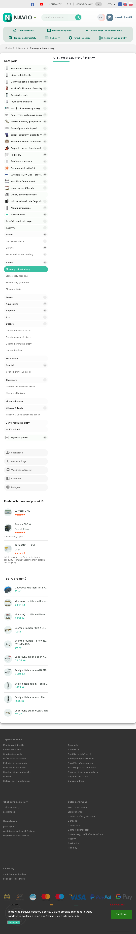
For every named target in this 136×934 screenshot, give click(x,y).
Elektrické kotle (12, 749)
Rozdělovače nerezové (81, 758)
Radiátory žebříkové (79, 754)
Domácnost (74, 825)
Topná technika (23, 31)
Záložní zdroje (76, 781)
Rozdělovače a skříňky (113, 38)
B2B (69, 4)
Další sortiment (77, 802)
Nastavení (14, 922)
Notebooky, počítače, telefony (85, 834)
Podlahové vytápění (59, 31)
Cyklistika (73, 843)
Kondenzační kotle (13, 745)
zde (77, 916)
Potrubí (7, 776)
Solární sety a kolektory (17, 781)
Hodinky (72, 847)
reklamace (9, 812)
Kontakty (55, 4)
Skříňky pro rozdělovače (82, 767)
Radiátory (52, 38)
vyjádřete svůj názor (15, 874)
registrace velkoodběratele (19, 831)
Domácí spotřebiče (79, 830)
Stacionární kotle (13, 754)
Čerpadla (73, 745)
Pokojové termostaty (15, 763)
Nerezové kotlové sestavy (83, 772)
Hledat (78, 17)
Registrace (10, 821)
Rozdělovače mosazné (81, 763)
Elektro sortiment (78, 807)
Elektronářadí (75, 812)
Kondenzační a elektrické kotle (104, 31)
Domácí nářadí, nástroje (81, 816)
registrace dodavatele (16, 835)
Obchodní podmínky (15, 802)
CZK (109, 4)
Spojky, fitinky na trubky (17, 772)
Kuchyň (72, 839)
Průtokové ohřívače (14, 758)
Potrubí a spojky (79, 38)
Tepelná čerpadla (78, 776)
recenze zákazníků (14, 879)
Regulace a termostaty (22, 38)
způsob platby (11, 807)
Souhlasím (121, 914)
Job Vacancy (84, 4)
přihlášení (9, 826)
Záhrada (72, 821)
